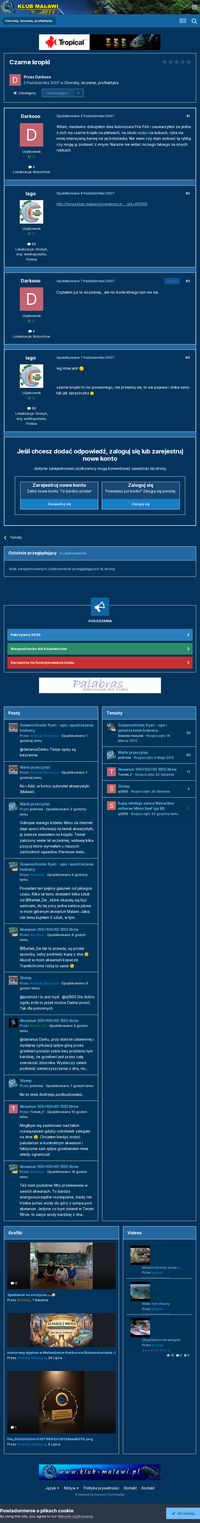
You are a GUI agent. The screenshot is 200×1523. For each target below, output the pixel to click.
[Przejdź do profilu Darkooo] (15, 80)
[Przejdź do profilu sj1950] (111, 788)
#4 (187, 357)
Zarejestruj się (59, 504)
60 (33, 244)
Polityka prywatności (101, 1488)
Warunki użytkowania (75, 1516)
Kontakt (130, 1488)
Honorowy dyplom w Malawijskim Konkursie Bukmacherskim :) (61, 1352)
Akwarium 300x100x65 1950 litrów (49, 929)
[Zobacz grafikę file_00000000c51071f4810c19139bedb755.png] (61, 1402)
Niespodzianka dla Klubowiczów (39, 649)
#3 (188, 281)
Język (51, 1488)
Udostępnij (26, 93)
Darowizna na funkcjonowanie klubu (42, 662)
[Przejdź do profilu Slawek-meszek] (111, 727)
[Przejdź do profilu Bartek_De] (13, 1023)
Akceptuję (185, 1513)
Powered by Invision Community (100, 1494)
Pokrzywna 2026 (26, 635)
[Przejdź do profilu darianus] (13, 866)
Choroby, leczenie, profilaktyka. (91, 82)
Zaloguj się (140, 504)
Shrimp (26, 978)
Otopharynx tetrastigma (161, 1340)
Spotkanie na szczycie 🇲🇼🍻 (31, 1295)
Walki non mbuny (156, 1303)
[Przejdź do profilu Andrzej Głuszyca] (13, 727)
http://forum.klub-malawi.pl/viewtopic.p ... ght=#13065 (102, 204)
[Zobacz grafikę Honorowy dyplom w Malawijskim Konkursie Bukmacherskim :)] (61, 1330)
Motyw (70, 1488)
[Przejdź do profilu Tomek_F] (13, 1108)
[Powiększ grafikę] (81, 368)
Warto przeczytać (35, 767)
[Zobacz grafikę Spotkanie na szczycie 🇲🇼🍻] (61, 1265)
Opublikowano (69, 1086)
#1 (188, 116)
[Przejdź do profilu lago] (31, 212)
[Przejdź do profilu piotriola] (13, 806)
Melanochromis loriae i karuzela (160, 1267)
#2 (188, 193)
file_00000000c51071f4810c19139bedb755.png (50, 1439)
